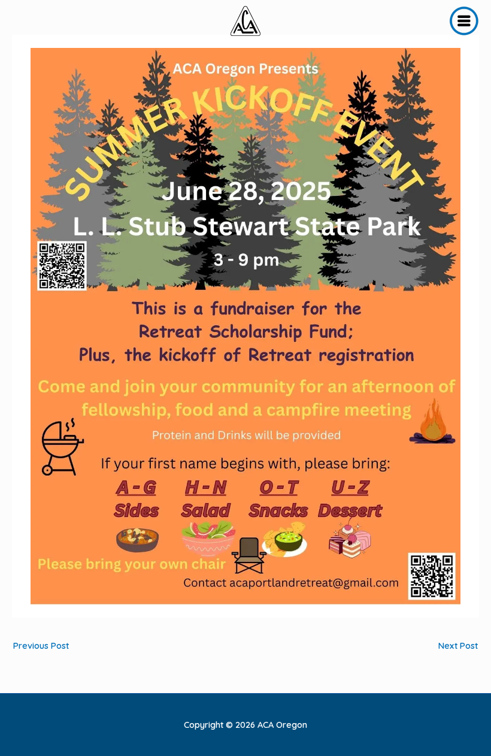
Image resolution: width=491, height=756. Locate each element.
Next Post (458, 645)
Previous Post (41, 645)
